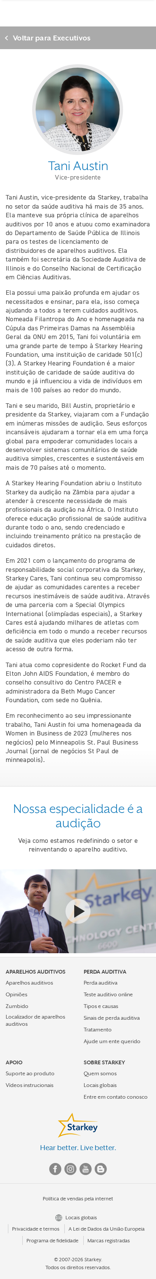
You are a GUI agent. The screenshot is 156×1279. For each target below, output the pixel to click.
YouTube (86, 1169)
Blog (101, 1169)
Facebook (55, 1169)
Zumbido (17, 1006)
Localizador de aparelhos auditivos (35, 1020)
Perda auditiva (100, 983)
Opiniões (16, 994)
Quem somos (100, 1073)
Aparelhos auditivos (29, 983)
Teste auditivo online (108, 994)
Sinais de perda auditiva (112, 1018)
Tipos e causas (101, 1006)
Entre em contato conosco (116, 1097)
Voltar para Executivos (52, 38)
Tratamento (98, 1030)
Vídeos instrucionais (29, 1085)
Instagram (70, 1169)
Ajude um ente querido (112, 1041)
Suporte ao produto (30, 1073)
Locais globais (100, 1085)
